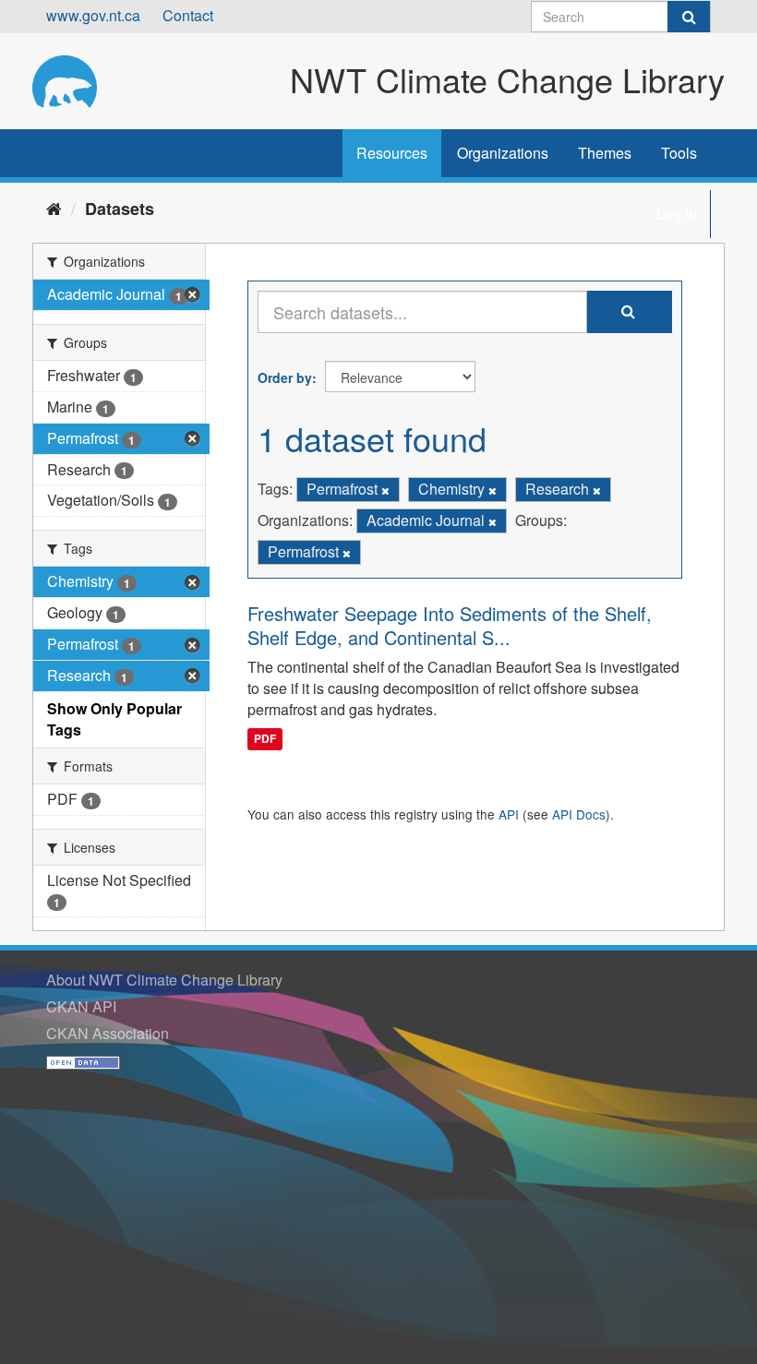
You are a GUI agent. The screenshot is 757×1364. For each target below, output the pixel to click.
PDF (265, 738)
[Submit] (688, 16)
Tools (679, 152)
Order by (285, 377)
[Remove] (385, 490)
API (509, 814)
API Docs (579, 814)
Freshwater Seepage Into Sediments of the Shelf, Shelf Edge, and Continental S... (449, 625)
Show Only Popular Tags (114, 719)
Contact (187, 15)
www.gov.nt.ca (93, 15)
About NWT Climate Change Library (164, 979)
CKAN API (81, 1006)
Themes (604, 152)
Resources (391, 152)
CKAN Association (107, 1033)
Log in (676, 213)
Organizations (502, 152)
